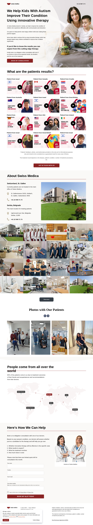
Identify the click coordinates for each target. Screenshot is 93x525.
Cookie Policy (12, 516)
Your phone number (11, 483)
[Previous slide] (45, 315)
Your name (9, 463)
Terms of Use (30, 492)
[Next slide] (48, 315)
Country (9, 470)
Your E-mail (9, 476)
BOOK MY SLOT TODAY (25, 496)
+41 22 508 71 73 (81, 4)
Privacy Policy (21, 516)
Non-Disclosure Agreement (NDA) (60, 520)
